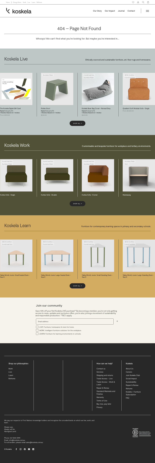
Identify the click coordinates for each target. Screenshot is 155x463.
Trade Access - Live (104, 378)
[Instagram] (20, 449)
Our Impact (110, 11)
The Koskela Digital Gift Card (10, 108)
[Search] (143, 2)
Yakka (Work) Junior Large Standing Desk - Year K (138, 276)
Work (24, 2)
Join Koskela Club (133, 375)
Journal (121, 11)
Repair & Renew (103, 388)
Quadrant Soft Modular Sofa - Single (136, 108)
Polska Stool (45, 108)
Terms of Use (102, 400)
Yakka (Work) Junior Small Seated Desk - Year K (15, 276)
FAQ (127, 398)
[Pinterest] (25, 449)
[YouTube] (29, 449)
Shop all (77, 123)
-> (117, 321)
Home (8, 2)
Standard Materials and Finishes (106, 392)
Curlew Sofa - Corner (90, 195)
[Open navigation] (147, 11)
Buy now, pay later (104, 404)
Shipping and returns (105, 375)
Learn (33, 2)
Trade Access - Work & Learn (106, 383)
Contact (131, 11)
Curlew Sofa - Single (7, 195)
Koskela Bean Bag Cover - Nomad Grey (96, 108)
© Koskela (8, 449)
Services (100, 372)
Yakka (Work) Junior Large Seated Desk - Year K (56, 276)
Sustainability (131, 382)
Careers (129, 372)
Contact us (101, 369)
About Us (129, 369)
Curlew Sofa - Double (49, 195)
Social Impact (131, 378)
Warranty (100, 397)
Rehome (129, 388)
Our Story (97, 11)
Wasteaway (127, 195)
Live (28, 2)
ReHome (39, 2)
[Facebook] (16, 449)
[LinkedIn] (33, 449)
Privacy (99, 407)
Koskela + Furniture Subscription (133, 393)
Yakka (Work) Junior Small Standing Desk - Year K (97, 276)
